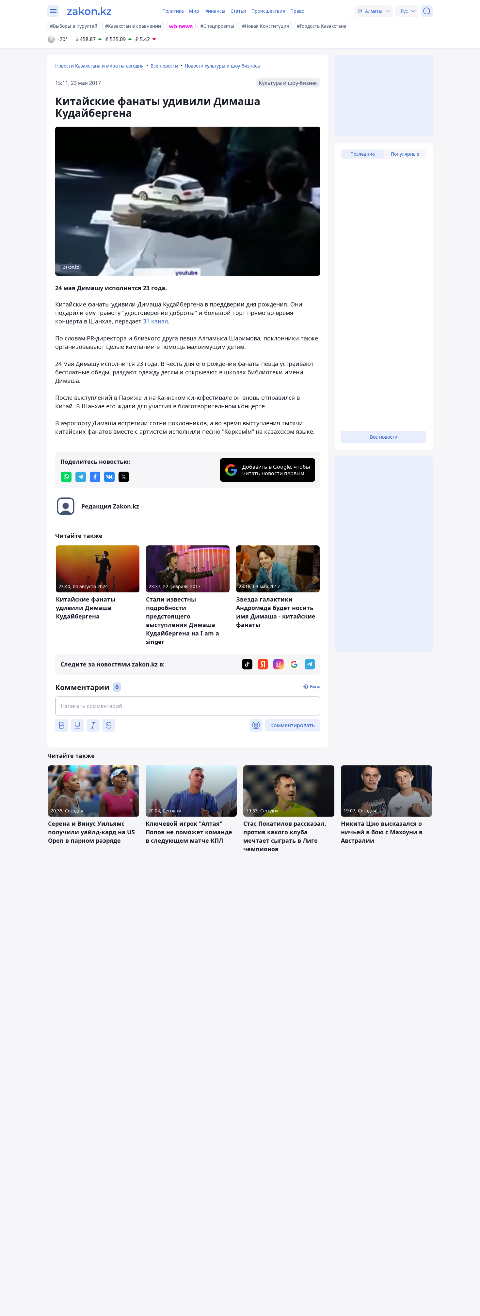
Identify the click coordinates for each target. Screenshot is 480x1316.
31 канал (155, 321)
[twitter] (124, 477)
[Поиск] (427, 11)
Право (297, 11)
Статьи (238, 11)
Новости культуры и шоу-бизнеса (222, 66)
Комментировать (292, 725)
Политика (173, 11)
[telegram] (81, 477)
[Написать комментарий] (187, 706)
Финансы (214, 11)
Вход (315, 686)
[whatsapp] (66, 477)
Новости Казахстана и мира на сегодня (99, 66)
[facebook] (95, 477)
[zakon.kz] (89, 11)
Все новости (164, 66)
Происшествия (268, 11)
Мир (194, 11)
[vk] (109, 477)
